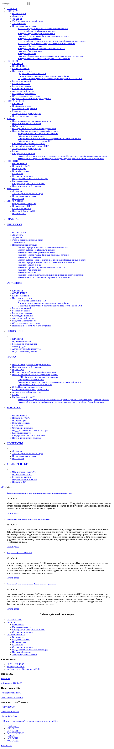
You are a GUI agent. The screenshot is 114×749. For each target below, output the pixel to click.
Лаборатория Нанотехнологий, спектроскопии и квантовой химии (49, 138)
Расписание (17, 173)
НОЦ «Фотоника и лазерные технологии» (38, 133)
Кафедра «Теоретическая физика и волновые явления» (44, 36)
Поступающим (19, 168)
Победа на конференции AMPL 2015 (19, 553)
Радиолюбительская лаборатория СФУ (30, 146)
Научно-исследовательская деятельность (31, 121)
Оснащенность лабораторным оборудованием (34, 128)
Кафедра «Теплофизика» (29, 38)
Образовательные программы (26, 96)
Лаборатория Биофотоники (31, 136)
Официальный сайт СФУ (24, 203)
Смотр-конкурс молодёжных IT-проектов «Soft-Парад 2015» (28, 519)
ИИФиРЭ (5, 678)
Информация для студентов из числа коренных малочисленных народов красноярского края (39, 493)
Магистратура (19, 111)
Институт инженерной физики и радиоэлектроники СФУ (30, 721)
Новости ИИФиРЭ (21, 166)
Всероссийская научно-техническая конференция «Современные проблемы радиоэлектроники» (63, 156)
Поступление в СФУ (22, 206)
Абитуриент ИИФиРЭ (11, 683)
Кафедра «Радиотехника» (30, 51)
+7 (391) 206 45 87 (15, 664)
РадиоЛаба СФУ (9, 716)
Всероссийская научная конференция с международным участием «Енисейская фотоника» (61, 158)
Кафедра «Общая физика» (30, 46)
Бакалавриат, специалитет (24, 108)
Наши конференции (21, 652)
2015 (3, 487)
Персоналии (18, 198)
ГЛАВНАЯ (17, 63)
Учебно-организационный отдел (27, 21)
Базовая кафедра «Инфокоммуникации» (37, 31)
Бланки (15, 151)
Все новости (18, 624)
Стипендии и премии (22, 88)
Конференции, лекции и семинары (28, 183)
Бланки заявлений (20, 68)
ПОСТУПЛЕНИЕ (17, 331)
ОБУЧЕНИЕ (14, 282)
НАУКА (11, 356)
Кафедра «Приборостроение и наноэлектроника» (41, 48)
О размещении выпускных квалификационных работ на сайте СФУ (50, 78)
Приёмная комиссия (21, 106)
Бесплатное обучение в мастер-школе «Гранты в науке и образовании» (31, 584)
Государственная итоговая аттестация (30, 178)
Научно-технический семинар (26, 123)
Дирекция (17, 18)
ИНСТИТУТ (14, 224)
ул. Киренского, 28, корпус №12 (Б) (23, 669)
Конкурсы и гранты (21, 181)
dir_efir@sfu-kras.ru (15, 666)
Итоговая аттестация (22, 71)
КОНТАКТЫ (15, 443)
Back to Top (6, 745)
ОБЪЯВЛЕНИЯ (19, 66)
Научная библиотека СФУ (24, 211)
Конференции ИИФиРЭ (23, 153)
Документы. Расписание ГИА (32, 73)
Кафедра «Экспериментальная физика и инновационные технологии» (51, 56)
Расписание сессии (21, 83)
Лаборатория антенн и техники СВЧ (35, 141)
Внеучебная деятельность (24, 93)
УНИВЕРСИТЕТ (17, 464)
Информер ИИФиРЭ (11, 693)
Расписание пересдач (22, 86)
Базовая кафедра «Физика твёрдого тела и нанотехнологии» (46, 43)
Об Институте (19, 13)
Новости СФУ (19, 213)
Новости (11, 622)
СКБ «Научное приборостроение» (28, 143)
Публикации (18, 126)
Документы (17, 16)
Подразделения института (24, 26)
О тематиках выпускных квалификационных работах (43, 76)
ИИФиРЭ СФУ (8, 707)
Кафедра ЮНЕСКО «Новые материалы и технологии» (44, 58)
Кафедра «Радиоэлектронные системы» (36, 33)
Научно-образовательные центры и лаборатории (35, 131)
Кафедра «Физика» (27, 53)
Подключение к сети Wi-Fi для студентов (31, 98)
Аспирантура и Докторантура (26, 113)
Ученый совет (19, 23)
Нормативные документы (24, 116)
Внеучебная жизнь (21, 171)
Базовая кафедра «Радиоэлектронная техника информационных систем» (52, 41)
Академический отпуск (23, 91)
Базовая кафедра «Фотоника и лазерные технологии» (43, 28)
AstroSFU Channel (10, 711)
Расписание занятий (21, 81)
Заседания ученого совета (24, 654)
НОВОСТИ (14, 407)
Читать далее (13, 513)
